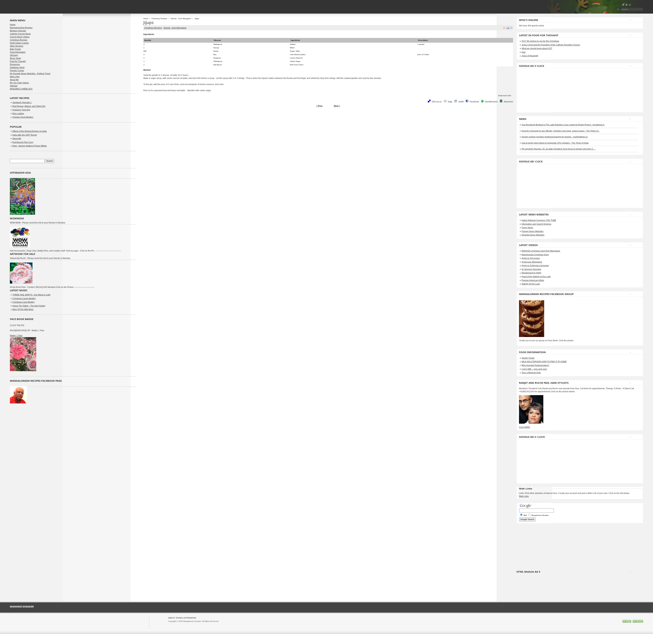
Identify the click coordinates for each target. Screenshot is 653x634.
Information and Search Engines (536, 224)
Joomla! (171, 624)
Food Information (18, 52)
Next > (337, 106)
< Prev (319, 106)
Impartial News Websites (533, 235)
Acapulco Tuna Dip (21, 110)
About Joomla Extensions (182, 618)
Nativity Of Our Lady (531, 284)
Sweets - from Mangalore (181, 19)
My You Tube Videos (19, 83)
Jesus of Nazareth (530, 56)
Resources (15, 64)
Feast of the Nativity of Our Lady (536, 276)
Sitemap (14, 86)
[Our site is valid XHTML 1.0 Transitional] (638, 622)
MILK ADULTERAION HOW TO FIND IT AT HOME (544, 361)
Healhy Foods (528, 358)
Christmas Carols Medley (24, 298)
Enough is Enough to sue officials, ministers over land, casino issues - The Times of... (561, 131)
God (523, 52)
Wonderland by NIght (531, 273)
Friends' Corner (17, 70)
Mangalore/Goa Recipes (21, 28)
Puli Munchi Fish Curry (22, 142)
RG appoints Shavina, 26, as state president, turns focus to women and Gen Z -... (559, 149)
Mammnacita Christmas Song (535, 254)
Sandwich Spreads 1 (22, 102)
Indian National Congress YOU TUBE (539, 220)
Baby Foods (15, 49)
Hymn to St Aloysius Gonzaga (535, 265)
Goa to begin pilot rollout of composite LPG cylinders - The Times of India (555, 143)
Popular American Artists (533, 280)
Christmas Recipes (159, 19)
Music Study (15, 58)
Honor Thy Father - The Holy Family (28, 306)
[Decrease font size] (630, 4)
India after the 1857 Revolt (24, 135)
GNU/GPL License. (213, 624)
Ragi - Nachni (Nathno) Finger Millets (29, 146)
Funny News (527, 227)
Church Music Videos (20, 37)
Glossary (14, 55)
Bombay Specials (18, 31)
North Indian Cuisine (19, 43)
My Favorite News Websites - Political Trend (30, 73)
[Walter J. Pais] (23, 370)
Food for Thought (18, 61)
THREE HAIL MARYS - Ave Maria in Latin (31, 295)
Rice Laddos (18, 113)
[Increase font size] (623, 4)
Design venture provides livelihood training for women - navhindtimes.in (555, 137)
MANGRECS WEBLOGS (21, 89)
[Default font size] (626, 4)
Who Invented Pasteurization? (535, 365)
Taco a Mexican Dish (531, 372)
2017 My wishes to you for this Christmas (540, 41)
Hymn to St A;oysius (531, 258)
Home (145, 19)
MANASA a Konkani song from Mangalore (541, 251)
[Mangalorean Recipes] (28, 7)
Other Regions (16, 46)
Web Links (15, 76)
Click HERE (524, 427)
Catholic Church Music (20, 34)
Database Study (17, 67)
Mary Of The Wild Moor (23, 309)
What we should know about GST (537, 48)
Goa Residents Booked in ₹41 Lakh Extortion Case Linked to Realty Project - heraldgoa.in (563, 125)
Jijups (148, 22)
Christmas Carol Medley (23, 302)
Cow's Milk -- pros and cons (534, 369)
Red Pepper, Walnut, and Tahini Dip (28, 106)
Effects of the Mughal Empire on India (29, 131)
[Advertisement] (529, 90)
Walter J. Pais (16, 335)
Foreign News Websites (532, 231)
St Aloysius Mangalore (532, 262)
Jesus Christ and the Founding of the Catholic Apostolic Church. (551, 45)
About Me (14, 80)
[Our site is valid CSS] (627, 622)
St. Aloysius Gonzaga (531, 269)
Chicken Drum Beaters (22, 117)
